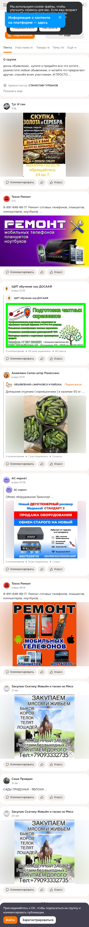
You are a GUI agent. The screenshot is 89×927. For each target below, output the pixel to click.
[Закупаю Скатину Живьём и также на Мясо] (6, 688)
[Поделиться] (42, 182)
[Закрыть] (60, 17)
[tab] (7, 47)
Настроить (49, 28)
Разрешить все (23, 28)
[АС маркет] (6, 480)
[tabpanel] (44, 497)
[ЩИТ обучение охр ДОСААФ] (6, 288)
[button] (20, 35)
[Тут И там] (6, 106)
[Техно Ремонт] (6, 198)
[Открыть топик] (44, 209)
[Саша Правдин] (6, 781)
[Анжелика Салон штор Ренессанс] (6, 375)
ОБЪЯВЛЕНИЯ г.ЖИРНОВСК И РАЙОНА (37, 384)
